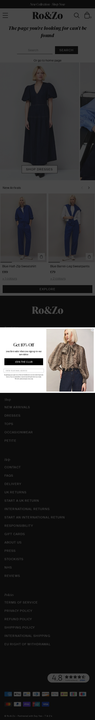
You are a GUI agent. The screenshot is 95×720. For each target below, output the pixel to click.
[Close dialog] (92, 329)
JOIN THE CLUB (23, 361)
